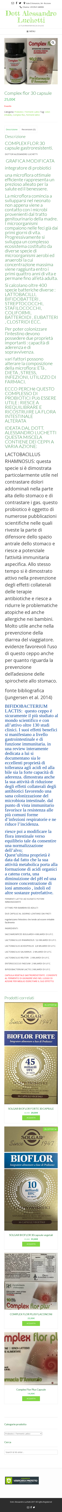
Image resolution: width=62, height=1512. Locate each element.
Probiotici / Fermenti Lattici (27, 111)
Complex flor (19, 114)
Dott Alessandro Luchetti (31, 17)
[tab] (11, 129)
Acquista (31, 1117)
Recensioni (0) (29, 129)
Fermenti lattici (33, 114)
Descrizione (12, 129)
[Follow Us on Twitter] (20, 3)
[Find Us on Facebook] (16, 3)
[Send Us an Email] (12, 3)
